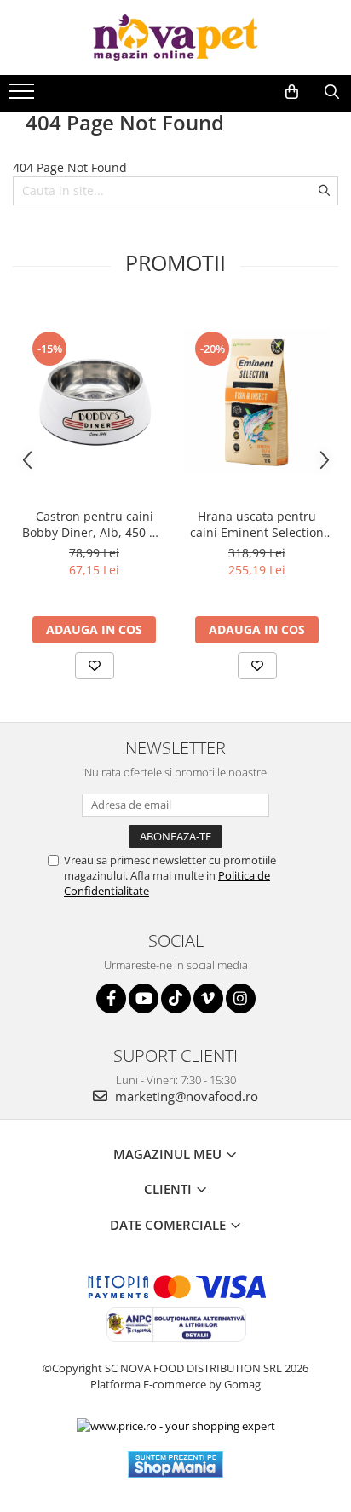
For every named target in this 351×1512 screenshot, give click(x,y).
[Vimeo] (208, 998)
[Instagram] (241, 998)
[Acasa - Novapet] (175, 37)
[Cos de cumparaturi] (291, 92)
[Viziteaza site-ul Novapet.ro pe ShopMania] (175, 1464)
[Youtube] (143, 998)
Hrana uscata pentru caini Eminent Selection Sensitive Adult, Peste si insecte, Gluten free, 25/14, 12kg (257, 524)
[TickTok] (176, 998)
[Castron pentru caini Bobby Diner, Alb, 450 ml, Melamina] (94, 402)
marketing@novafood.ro (185, 1096)
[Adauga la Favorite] (94, 665)
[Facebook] (111, 998)
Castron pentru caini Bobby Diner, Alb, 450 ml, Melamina (94, 524)
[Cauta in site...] (332, 92)
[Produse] (23, 96)
